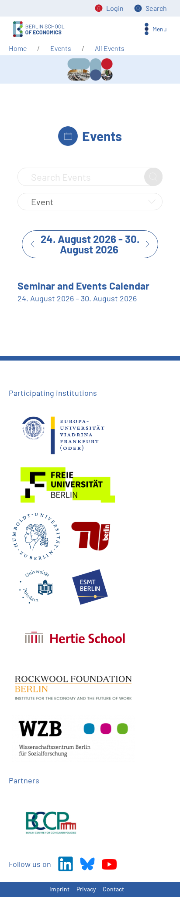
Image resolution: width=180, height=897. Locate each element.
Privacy (86, 889)
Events (60, 48)
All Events (110, 48)
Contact (113, 889)
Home (18, 48)
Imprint (59, 889)
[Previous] (29, 244)
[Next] (151, 244)
